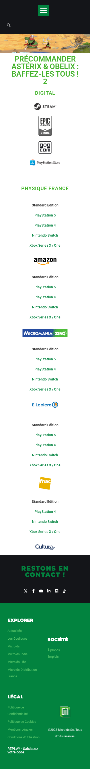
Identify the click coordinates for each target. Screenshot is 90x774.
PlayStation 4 (45, 225)
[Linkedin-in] (49, 591)
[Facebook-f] (33, 591)
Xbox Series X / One (45, 245)
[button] (43, 10)
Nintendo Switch (45, 235)
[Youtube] (41, 591)
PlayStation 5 (45, 215)
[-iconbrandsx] (26, 591)
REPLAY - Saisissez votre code (23, 750)
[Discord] (56, 591)
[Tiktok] (64, 591)
